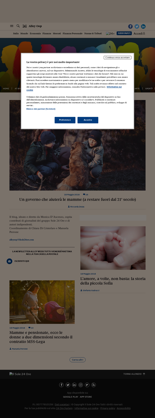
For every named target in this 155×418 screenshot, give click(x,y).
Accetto (88, 120)
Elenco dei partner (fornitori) (40, 109)
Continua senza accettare (117, 57)
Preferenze (65, 120)
